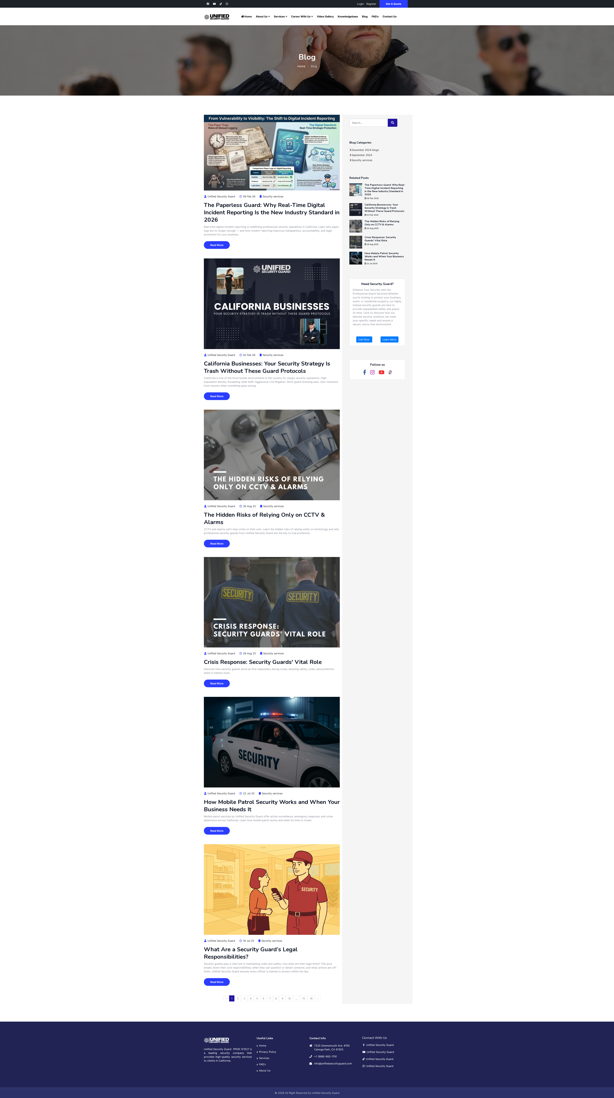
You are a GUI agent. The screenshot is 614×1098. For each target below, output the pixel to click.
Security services (273, 196)
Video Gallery (325, 16)
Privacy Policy (267, 1051)
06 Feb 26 (248, 196)
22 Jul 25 (248, 793)
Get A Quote (393, 3)
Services (279, 16)
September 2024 (362, 155)
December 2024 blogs (365, 150)
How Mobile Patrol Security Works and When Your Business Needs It (272, 805)
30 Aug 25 (249, 506)
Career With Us (301, 16)
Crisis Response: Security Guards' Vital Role (263, 662)
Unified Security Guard (221, 196)
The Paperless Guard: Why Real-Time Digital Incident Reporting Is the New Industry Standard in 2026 (272, 212)
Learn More (389, 339)
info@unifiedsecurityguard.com (333, 1063)
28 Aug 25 (249, 653)
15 (303, 998)
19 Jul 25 (248, 940)
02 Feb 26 (248, 355)
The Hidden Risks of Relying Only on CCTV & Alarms (264, 518)
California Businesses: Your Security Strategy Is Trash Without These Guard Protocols (267, 367)
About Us (262, 16)
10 (289, 998)
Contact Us (390, 16)
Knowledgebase (348, 16)
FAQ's (375, 16)
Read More (216, 245)
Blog (365, 16)
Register (371, 3)
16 (311, 998)
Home (248, 16)
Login (360, 3)
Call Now (364, 339)
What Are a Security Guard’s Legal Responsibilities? (251, 953)
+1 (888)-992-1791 (325, 1056)
